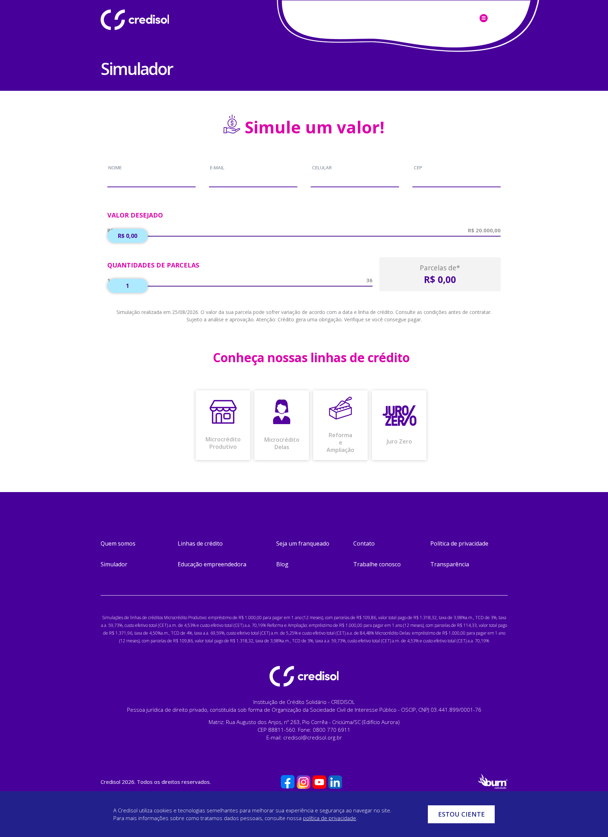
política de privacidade (329, 818)
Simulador (114, 564)
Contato (364, 543)
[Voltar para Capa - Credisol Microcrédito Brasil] (153, 20)
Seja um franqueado (302, 543)
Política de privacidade (459, 543)
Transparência (449, 564)
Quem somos (118, 543)
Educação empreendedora (212, 564)
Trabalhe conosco (377, 564)
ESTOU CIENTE (461, 814)
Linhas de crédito (200, 543)
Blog (282, 564)
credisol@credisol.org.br (312, 737)
